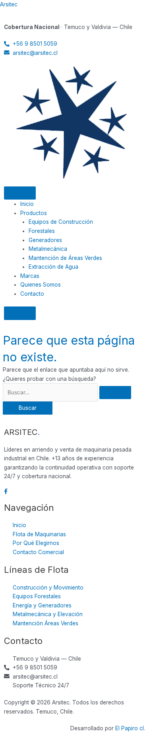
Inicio (27, 204)
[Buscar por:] (67, 392)
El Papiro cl (129, 728)
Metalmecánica (48, 249)
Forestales (42, 231)
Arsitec (8, 4)
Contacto (32, 294)
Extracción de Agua (53, 267)
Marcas (29, 276)
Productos (33, 213)
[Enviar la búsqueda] (115, 393)
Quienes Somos (40, 284)
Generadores (45, 240)
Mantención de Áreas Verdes (65, 258)
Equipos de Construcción (61, 222)
